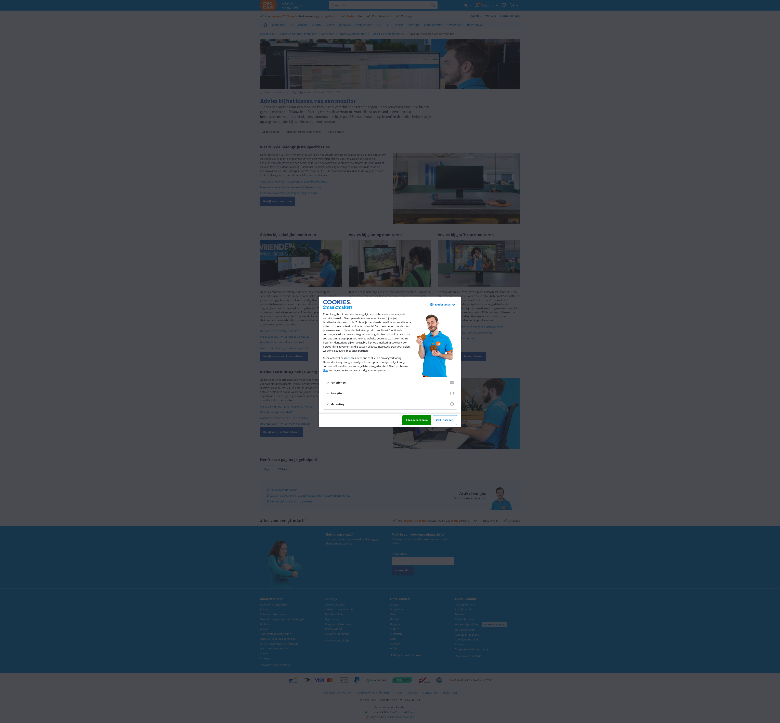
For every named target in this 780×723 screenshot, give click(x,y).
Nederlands (443, 304)
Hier (325, 370)
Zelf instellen (445, 420)
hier (347, 358)
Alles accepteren (417, 420)
